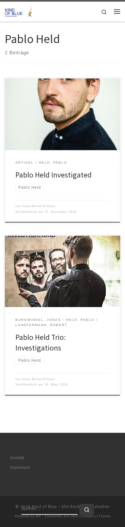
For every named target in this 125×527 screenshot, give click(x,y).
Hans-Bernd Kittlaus (38, 206)
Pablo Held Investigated (53, 174)
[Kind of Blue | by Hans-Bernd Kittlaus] (19, 10)
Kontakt (17, 457)
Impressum (20, 467)
